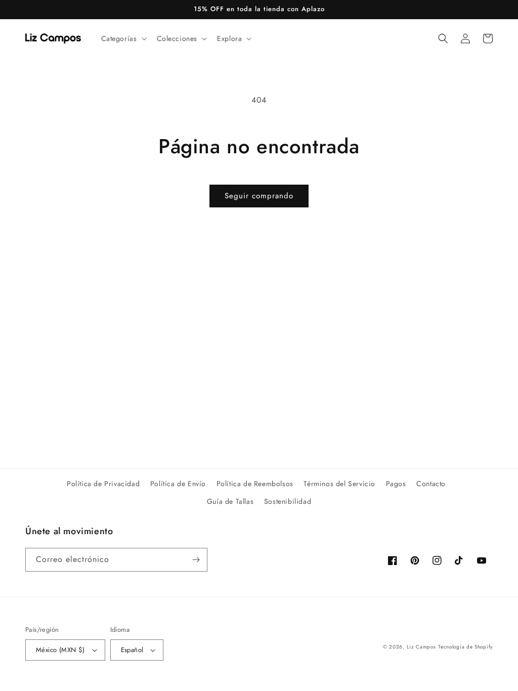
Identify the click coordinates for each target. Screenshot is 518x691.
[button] (123, 38)
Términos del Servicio (339, 484)
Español (132, 650)
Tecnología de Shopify (465, 647)
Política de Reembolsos (255, 484)
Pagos (396, 484)
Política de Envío (178, 484)
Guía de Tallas (230, 501)
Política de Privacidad (103, 484)
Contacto (431, 484)
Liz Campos (421, 647)
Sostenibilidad (287, 501)
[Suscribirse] (196, 560)
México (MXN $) (60, 650)
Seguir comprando (259, 195)
